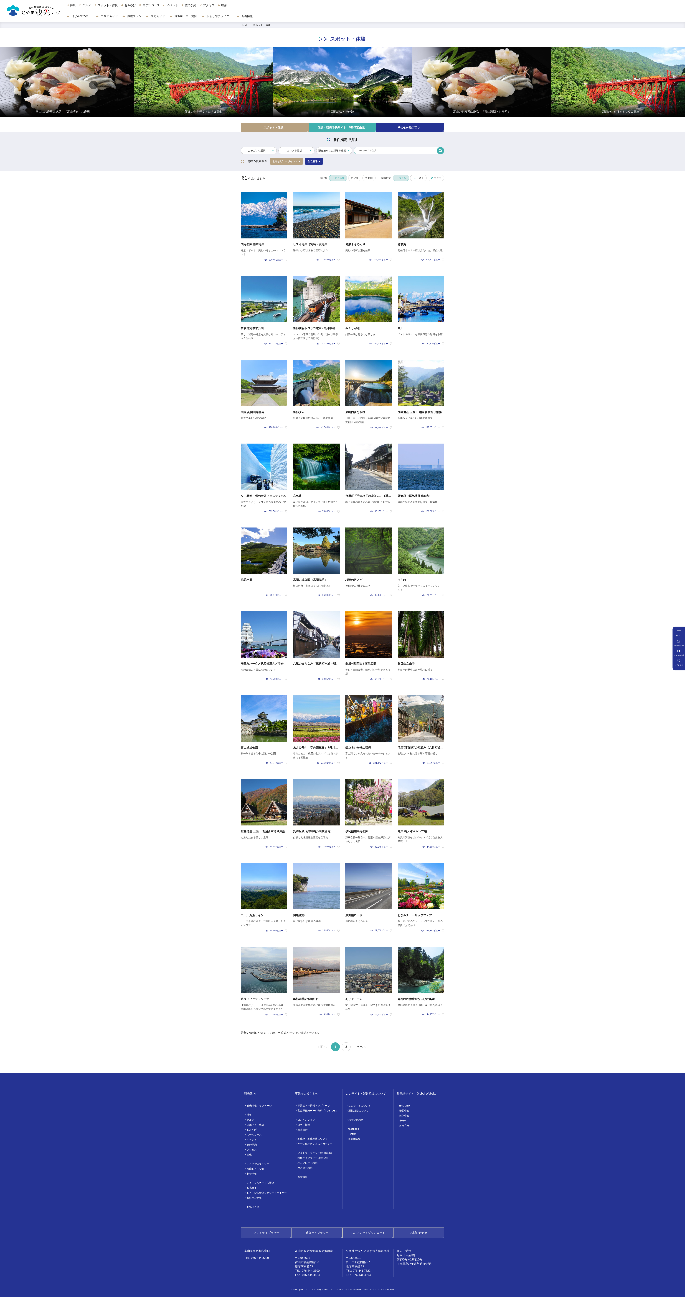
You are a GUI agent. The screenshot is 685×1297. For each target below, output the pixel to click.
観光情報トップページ (259, 1105)
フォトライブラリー (266, 1232)
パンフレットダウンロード (368, 1232)
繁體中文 (404, 1110)
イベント (252, 1139)
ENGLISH (404, 1105)
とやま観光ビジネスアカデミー (315, 1143)
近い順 (355, 177)
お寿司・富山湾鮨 (185, 16)
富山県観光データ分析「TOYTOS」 (318, 1110)
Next (591, 85)
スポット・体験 (261, 25)
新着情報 (247, 16)
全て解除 (313, 161)
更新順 (369, 177)
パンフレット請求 (308, 1162)
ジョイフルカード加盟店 (260, 1182)
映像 (249, 1154)
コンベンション (306, 1119)
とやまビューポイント (285, 161)
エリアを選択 (294, 150)
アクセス (252, 1149)
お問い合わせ (355, 1119)
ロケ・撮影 (304, 1124)
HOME (244, 25)
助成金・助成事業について (313, 1138)
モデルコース (254, 1134)
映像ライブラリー (317, 1232)
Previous (93, 85)
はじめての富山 (81, 16)
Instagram (354, 1138)
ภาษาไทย (404, 1125)
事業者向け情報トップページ (314, 1105)
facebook (353, 1128)
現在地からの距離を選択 (332, 150)
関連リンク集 (254, 1197)
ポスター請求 (305, 1167)
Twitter (352, 1133)
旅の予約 (252, 1144)
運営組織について (358, 1110)
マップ (437, 177)
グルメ (250, 1119)
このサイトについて (359, 1105)
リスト (420, 177)
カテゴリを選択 (256, 150)
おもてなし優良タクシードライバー (267, 1192)
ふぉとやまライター (219, 16)
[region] (376, 7)
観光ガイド (157, 16)
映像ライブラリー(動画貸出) (313, 1157)
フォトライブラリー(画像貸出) (315, 1152)
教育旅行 (303, 1129)
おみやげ (252, 1129)
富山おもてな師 (255, 1168)
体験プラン (133, 16)
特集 (249, 1114)
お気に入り (253, 1206)
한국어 (403, 1120)
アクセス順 (338, 177)
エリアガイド (109, 16)
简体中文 (404, 1115)
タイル (402, 177)
